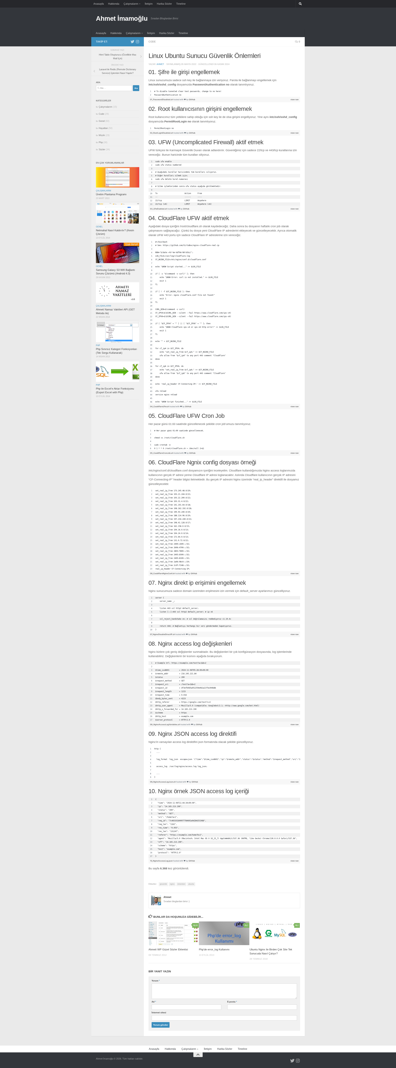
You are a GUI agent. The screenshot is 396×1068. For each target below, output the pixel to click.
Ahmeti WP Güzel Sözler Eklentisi (168, 949)
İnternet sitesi (159, 1012)
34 (197, 925)
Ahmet (160, 64)
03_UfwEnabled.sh (159, 209)
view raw (295, 99)
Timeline (181, 3)
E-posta (232, 1001)
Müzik (102, 135)
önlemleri (181, 884)
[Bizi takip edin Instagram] (137, 41)
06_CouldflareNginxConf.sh (162, 573)
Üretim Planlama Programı (111, 194)
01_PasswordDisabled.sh (161, 99)
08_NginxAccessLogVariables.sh (165, 724)
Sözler (102, 149)
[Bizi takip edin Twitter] (132, 41)
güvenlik (163, 884)
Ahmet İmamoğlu (122, 18)
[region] (224, 93)
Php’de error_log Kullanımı (214, 949)
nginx (172, 884)
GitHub (192, 99)
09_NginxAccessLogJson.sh (163, 782)
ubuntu (191, 884)
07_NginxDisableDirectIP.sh (162, 634)
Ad (154, 1001)
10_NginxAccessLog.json (161, 861)
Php (101, 142)
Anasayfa (98, 3)
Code (152, 41)
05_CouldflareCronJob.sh (162, 453)
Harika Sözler (164, 3)
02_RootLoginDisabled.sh (162, 133)
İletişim (149, 3)
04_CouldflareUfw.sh (160, 406)
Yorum (156, 980)
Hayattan (103, 128)
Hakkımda (113, 3)
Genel (102, 121)
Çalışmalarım (131, 3)
